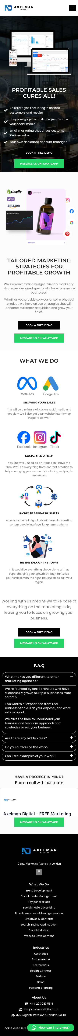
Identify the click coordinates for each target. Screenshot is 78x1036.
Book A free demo (39, 152)
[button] (72, 8)
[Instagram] (39, 872)
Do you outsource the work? (26, 747)
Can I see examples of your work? (30, 756)
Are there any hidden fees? (26, 738)
